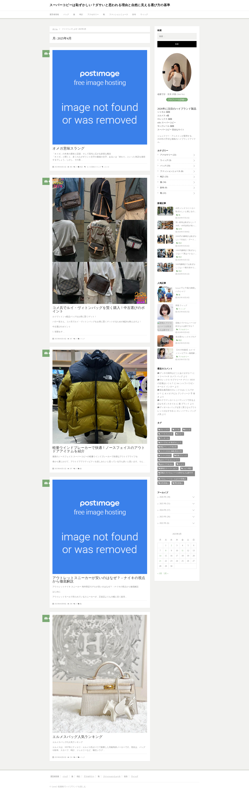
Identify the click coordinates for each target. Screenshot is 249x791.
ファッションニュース (118, 14)
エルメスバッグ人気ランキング (77, 737)
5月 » (166, 573)
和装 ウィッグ (181, 305)
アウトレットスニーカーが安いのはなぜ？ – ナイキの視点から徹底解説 (98, 579)
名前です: (161, 94)
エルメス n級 (163, 115)
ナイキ (177, 430)
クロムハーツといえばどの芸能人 (173, 479)
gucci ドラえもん (166, 464)
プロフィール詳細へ (177, 100)
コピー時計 (187, 468)
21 (160, 561)
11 (182, 551)
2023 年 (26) (165, 517)
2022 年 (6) (164, 523)
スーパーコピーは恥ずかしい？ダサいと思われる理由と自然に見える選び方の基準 (110, 5)
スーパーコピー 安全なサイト (170, 130)
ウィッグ (144, 14)
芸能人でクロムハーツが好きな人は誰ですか (176, 473)
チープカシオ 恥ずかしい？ (170, 443)
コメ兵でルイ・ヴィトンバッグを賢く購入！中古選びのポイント (98, 309)
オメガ (106, 167)
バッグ (66, 14)
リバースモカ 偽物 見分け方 (171, 451)
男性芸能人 (178, 483)
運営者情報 (54, 14)
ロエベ (180, 434)
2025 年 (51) (165, 504)
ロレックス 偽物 (164, 119)
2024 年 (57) (165, 510)
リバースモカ (165, 455)
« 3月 (159, 573)
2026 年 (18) (165, 497)
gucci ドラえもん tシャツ (169, 460)
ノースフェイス (166, 434)
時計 (81, 14)
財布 (134, 14)
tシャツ (181, 464)
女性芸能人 (164, 483)
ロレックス (164, 430)
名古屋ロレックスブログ (186, 337)
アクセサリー (93, 14)
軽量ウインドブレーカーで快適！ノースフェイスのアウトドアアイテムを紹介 (98, 449)
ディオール (164, 438)
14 (160, 556)
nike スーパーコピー (166, 123)
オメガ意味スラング (68, 148)
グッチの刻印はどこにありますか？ (176, 373)
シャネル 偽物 (163, 112)
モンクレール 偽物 (165, 126)
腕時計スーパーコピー (169, 468)
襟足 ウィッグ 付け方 (168, 447)
